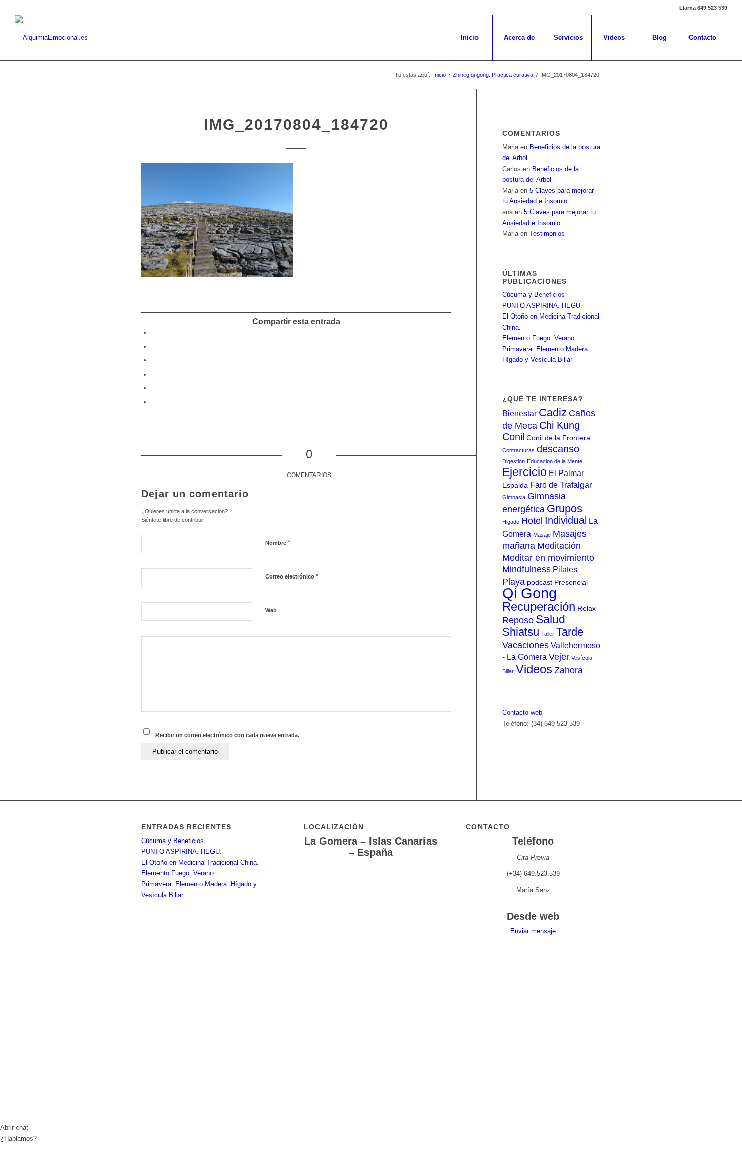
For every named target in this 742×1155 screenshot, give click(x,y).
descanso (558, 448)
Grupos (564, 508)
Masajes (570, 533)
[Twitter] (17, 7)
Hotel (532, 520)
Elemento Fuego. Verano (538, 338)
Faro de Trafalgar (561, 484)
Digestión (513, 461)
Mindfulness (526, 569)
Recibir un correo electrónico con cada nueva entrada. (227, 735)
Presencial (571, 582)
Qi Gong (529, 593)
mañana (518, 545)
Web (271, 610)
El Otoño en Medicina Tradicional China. (200, 862)
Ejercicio (524, 472)
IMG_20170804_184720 (296, 124)
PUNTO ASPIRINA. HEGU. (542, 305)
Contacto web (522, 712)
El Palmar (566, 473)
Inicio (439, 75)
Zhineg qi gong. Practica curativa (493, 75)
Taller (547, 634)
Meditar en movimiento (548, 557)
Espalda (515, 485)
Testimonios (547, 233)
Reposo (518, 620)
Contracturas (518, 450)
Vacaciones (525, 645)
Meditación (559, 545)
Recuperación (538, 606)
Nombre (277, 542)
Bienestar (519, 413)
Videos (534, 669)
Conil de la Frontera (558, 438)
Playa (513, 581)
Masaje (542, 535)
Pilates (565, 569)
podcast (539, 582)
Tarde (570, 631)
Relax (586, 608)
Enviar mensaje (533, 931)
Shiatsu (520, 631)
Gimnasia (513, 497)
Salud (550, 619)
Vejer (559, 656)
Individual (566, 520)
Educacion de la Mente (554, 461)
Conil (513, 436)
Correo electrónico (292, 576)
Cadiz (553, 412)
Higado (510, 522)
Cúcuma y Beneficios (533, 294)
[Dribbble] (32, 7)
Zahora (568, 670)
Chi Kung (559, 425)
